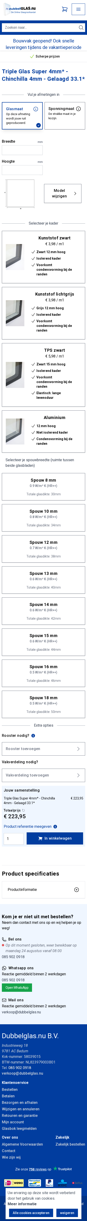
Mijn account (13, 1122)
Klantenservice (15, 1082)
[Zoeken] (81, 27)
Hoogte (22, 161)
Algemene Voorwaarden (22, 1144)
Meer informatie (22, 1204)
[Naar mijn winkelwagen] (64, 9)
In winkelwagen (58, 838)
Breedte (22, 141)
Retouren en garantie (20, 1115)
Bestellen (10, 1089)
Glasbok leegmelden (19, 1128)
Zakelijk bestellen (70, 1144)
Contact (8, 1151)
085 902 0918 (13, 957)
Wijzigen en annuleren (20, 1109)
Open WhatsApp (17, 987)
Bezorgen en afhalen (20, 1102)
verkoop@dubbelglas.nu (21, 1012)
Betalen (8, 1096)
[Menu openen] (78, 9)
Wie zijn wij (11, 1157)
